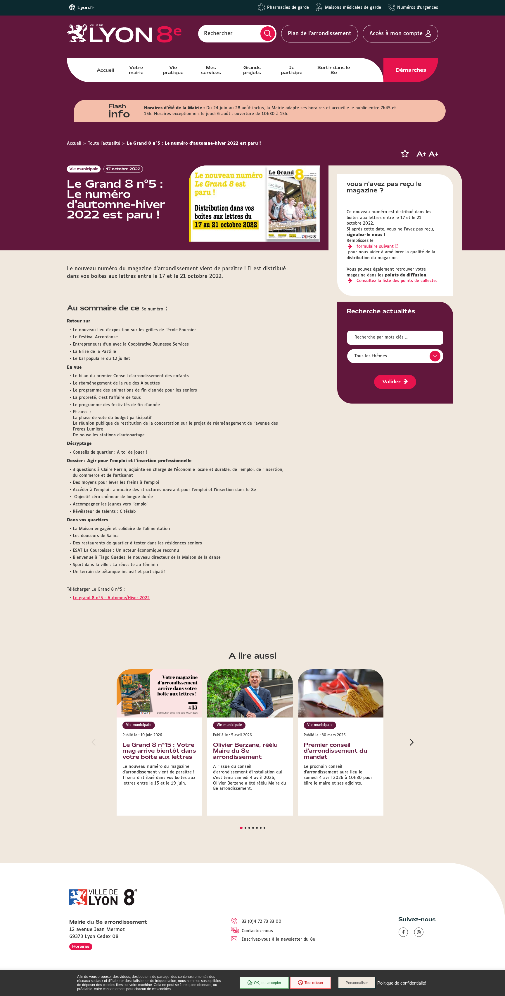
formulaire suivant (375, 247)
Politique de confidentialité (401, 982)
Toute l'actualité (104, 143)
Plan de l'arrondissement (319, 33)
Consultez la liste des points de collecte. (397, 281)
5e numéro (152, 309)
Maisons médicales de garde (353, 8)
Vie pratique (173, 70)
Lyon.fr (85, 7)
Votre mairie (136, 70)
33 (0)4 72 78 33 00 (261, 922)
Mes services (211, 70)
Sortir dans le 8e (333, 70)
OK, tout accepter (267, 983)
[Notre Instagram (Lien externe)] (418, 932)
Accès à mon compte (396, 33)
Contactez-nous (257, 931)
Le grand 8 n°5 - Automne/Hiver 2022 (111, 598)
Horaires (80, 946)
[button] (404, 153)
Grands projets (252, 70)
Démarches (411, 70)
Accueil (105, 70)
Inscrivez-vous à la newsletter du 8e (278, 939)
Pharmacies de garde (288, 8)
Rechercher (218, 33)
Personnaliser (357, 983)
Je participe (291, 70)
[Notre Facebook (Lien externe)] (403, 932)
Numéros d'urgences (417, 8)
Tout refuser (314, 983)
